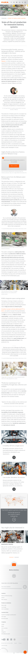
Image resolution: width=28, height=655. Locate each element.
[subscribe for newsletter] (25, 587)
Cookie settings (4, 645)
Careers (2, 624)
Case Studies (3, 607)
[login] (19, 2)
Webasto (3, 61)
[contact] (14, 2)
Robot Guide (3, 605)
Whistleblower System (5, 633)
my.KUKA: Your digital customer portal (8, 614)
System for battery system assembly (17, 18)
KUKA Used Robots (5, 609)
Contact (2, 597)
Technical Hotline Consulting (6, 595)
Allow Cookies (14, 165)
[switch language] (17, 2)
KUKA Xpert (3, 616)
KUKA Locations (4, 628)
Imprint (15, 643)
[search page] (11, 2)
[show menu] (25, 2)
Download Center (4, 618)
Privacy (20, 643)
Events (2, 626)
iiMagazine (3, 631)
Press (2, 630)
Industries (3, 18)
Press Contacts (4, 599)
